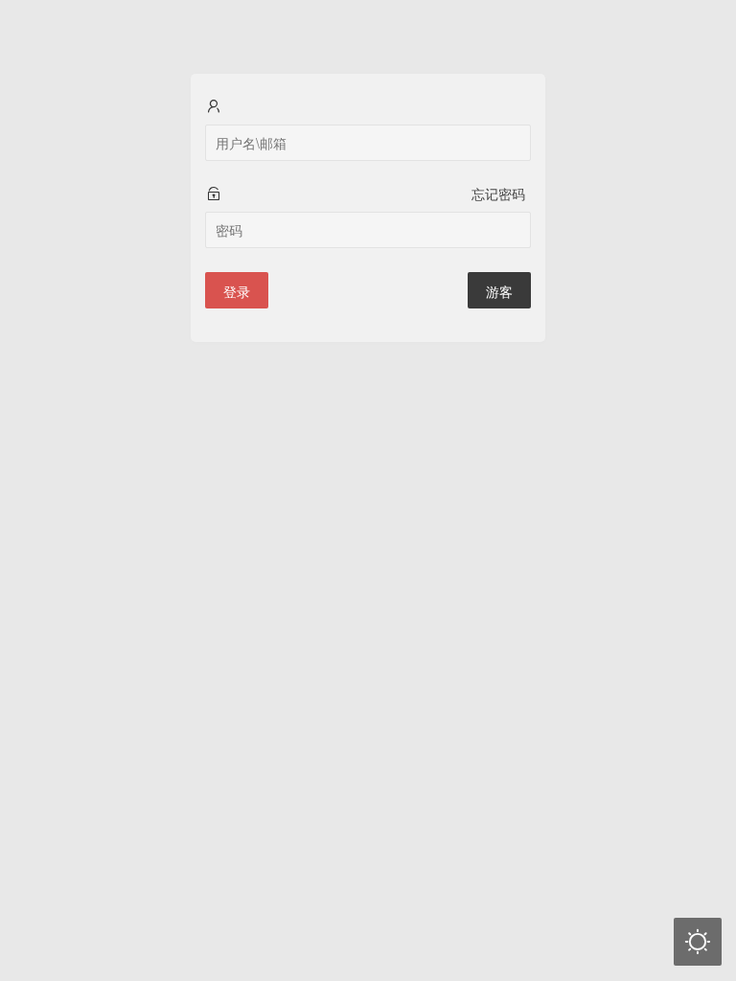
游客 (499, 291)
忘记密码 (498, 193)
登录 (236, 291)
